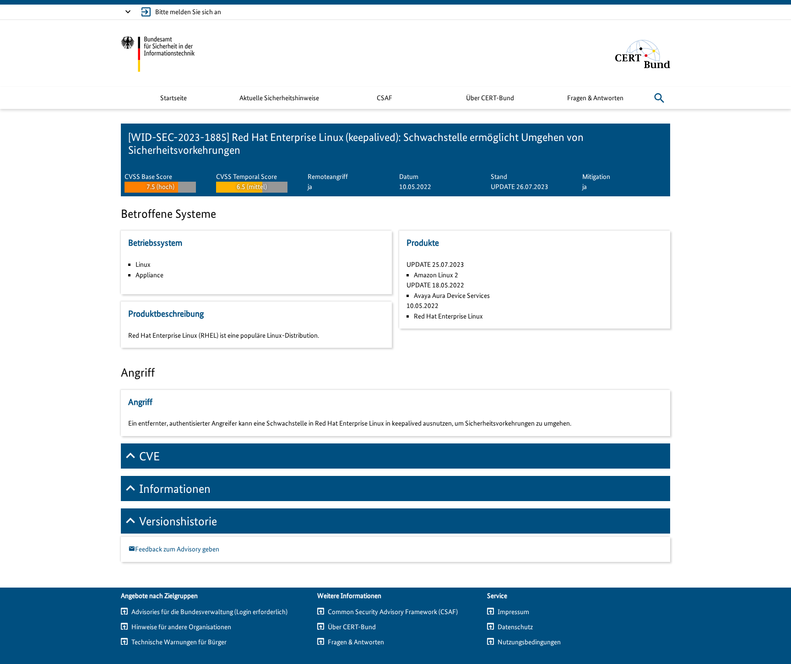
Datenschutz (515, 627)
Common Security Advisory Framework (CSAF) (393, 612)
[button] (659, 98)
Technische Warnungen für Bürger (179, 642)
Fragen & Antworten (595, 98)
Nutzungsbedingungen (529, 642)
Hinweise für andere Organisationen (181, 627)
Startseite (173, 98)
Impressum (513, 612)
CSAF (384, 98)
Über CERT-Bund (490, 98)
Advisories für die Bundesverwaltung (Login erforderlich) (209, 612)
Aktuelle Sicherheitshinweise (279, 98)
